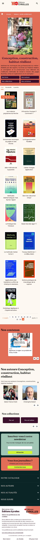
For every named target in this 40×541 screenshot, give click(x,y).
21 (30, 317)
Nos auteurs (25, 77)
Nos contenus (26, 81)
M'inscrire (20, 452)
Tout (2, 87)
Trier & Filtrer (9, 97)
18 (21, 317)
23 (20, 319)
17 (18, 317)
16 (15, 317)
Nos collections (7, 81)
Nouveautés (8, 87)
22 (17, 319)
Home (2, 14)
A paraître (16, 87)
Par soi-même (29, 420)
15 (12, 317)
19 (24, 317)
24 (23, 319)
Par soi (11, 420)
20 (27, 317)
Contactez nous (20, 467)
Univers (8, 14)
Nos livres (5, 77)
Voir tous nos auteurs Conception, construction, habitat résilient (20, 382)
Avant (6, 318)
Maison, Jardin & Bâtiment (23, 14)
